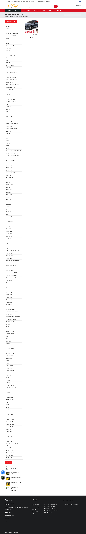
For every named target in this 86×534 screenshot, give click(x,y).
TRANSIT (8, 390)
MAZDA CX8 (9, 299)
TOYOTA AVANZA (10, 385)
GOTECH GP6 (9, 148)
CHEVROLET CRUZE (11, 77)
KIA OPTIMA (9, 224)
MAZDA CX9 (9, 302)
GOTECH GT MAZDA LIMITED (13, 155)
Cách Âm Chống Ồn (10, 55)
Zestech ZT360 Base (10, 439)
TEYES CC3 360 (10, 370)
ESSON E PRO (9, 114)
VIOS (7, 402)
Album (43, 10)
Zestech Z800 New (10, 421)
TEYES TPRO (9, 373)
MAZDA (8, 282)
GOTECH (8, 145)
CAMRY (8, 60)
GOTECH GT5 (9, 165)
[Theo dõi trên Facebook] (80, 2)
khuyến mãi (8, 211)
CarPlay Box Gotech (10, 65)
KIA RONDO (9, 228)
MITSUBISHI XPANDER (11, 321)
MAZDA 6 (8, 290)
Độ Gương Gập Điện (10, 452)
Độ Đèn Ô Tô (9, 457)
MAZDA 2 (8, 285)
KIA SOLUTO (9, 236)
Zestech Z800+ (9, 429)
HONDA (8, 182)
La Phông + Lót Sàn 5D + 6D (12, 250)
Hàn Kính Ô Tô (9, 177)
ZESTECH (8, 412)
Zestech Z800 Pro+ (10, 426)
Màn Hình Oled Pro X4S (11, 267)
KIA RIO (8, 226)
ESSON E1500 (9, 121)
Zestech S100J (9, 414)
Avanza (7, 40)
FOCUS (8, 138)
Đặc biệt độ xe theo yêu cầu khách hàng (13, 444)
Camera (8, 57)
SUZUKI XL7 (9, 358)
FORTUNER (9, 143)
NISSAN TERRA (10, 329)
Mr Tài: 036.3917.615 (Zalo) (50, 506)
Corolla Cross (9, 92)
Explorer (8, 133)
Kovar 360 (8, 246)
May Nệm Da (9, 280)
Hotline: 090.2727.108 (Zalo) (50, 508)
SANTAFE (8, 341)
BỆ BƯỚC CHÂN (10, 45)
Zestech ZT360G (9, 441)
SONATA (8, 343)
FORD (7, 140)
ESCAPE (8, 109)
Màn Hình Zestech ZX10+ (11, 275)
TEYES (7, 363)
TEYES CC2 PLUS (10, 365)
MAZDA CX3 (9, 294)
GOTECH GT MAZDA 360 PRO (13, 153)
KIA (7, 214)
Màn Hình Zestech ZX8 (11, 277)
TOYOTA (8, 382)
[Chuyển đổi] (21, 53)
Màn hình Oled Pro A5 (11, 265)
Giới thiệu (27, 10)
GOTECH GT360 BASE (11, 160)
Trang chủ (7, 16)
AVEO (7, 43)
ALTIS (7, 28)
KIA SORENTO (9, 238)
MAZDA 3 (8, 287)
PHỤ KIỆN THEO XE (10, 333)
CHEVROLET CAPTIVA (11, 72)
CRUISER (8, 94)
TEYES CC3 (9, 368)
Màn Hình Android (10, 255)
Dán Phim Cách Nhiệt (11, 101)
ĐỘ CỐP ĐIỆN (9, 450)
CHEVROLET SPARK (11, 82)
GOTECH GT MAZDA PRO (12, 158)
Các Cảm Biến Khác (10, 53)
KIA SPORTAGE (9, 241)
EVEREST (8, 131)
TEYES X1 (8, 375)
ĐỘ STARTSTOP (10, 455)
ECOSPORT (9, 104)
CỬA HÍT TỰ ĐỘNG (10, 99)
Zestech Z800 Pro (10, 424)
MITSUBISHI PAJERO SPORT (13, 316)
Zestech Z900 (9, 431)
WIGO (7, 404)
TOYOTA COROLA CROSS (12, 387)
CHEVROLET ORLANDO (12, 79)
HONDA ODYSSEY (10, 202)
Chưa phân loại (9, 89)
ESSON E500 (9, 126)
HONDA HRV (9, 197)
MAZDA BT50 (9, 292)
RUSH (7, 338)
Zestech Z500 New (10, 419)
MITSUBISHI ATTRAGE (11, 307)
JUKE (7, 209)
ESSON (8, 111)
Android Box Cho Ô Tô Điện (12, 33)
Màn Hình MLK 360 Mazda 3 (12, 260)
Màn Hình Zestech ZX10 (11, 272)
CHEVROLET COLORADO (12, 75)
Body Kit (8, 50)
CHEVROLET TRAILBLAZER (12, 84)
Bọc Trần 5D (9, 48)
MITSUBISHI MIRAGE (11, 309)
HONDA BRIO (9, 187)
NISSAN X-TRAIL (10, 331)
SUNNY (8, 346)
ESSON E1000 (9, 116)
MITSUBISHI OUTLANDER (12, 311)
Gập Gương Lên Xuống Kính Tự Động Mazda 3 (31, 35)
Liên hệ (59, 10)
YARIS (7, 409)
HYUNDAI (8, 204)
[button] (13, 10)
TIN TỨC (36, 10)
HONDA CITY (9, 189)
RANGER (8, 336)
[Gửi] (56, 6)
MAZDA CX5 (9, 297)
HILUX (7, 180)
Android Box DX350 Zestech (12, 35)
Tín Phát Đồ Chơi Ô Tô (71, 504)
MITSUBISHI (9, 304)
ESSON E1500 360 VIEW (12, 123)
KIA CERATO (9, 219)
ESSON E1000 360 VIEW (12, 118)
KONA (7, 243)
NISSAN (8, 326)
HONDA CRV (9, 194)
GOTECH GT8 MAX (10, 172)
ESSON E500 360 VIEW (11, 128)
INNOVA (8, 206)
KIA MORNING (9, 221)
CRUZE (8, 97)
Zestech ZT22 (9, 434)
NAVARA (8, 324)
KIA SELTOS (9, 233)
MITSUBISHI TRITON (11, 319)
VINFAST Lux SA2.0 (10, 399)
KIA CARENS (9, 216)
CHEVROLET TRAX (10, 87)
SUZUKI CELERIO (10, 348)
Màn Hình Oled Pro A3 (11, 263)
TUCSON (8, 392)
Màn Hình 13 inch (10, 253)
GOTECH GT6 (9, 167)
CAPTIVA (8, 62)
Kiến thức (51, 10)
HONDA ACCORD (10, 184)
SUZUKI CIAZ (9, 351)
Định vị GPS (8, 447)
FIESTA (7, 136)
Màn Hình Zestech (10, 270)
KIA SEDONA (9, 231)
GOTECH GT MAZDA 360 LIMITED (14, 150)
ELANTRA (8, 106)
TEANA (7, 360)
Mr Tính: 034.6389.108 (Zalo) (50, 504)
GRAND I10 (8, 175)
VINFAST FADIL (9, 395)
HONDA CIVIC (9, 192)
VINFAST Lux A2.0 (10, 397)
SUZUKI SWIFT (9, 355)
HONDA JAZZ (9, 199)
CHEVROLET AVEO (10, 70)
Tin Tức (7, 377)
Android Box (8, 31)
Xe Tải (7, 407)
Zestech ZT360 (9, 436)
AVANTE (8, 38)
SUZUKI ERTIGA (10, 353)
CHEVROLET (9, 67)
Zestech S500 (9, 417)
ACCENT (8, 26)
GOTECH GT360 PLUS (11, 162)
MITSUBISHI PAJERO (11, 314)
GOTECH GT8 (9, 170)
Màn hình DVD (9, 258)
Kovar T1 (8, 248)
